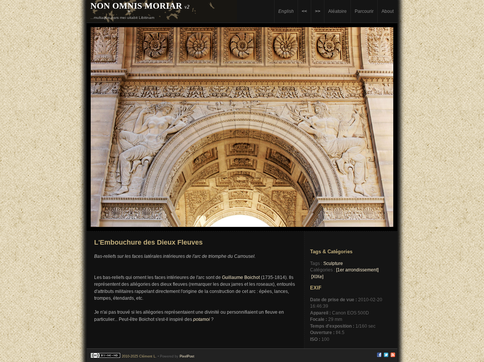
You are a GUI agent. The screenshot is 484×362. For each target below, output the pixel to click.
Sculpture (333, 263)
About (388, 11)
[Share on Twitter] (386, 356)
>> (317, 11)
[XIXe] (317, 276)
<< (304, 11)
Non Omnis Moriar (136, 6)
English (286, 11)
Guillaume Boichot (241, 277)
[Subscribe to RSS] (393, 356)
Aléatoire (337, 11)
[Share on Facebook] (379, 356)
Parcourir (364, 11)
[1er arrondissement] (357, 269)
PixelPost (187, 356)
